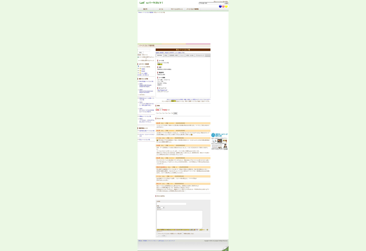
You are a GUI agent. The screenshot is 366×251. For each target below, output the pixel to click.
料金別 (143, 71)
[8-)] (181, 229)
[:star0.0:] (206, 229)
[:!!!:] (200, 229)
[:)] (170, 229)
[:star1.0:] (203, 229)
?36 (183, 52)
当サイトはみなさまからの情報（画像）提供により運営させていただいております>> (188, 99)
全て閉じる (146, 75)
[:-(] (171, 229)
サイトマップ (172, 240)
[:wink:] (157, 229)
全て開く (140, 75)
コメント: (159, 209)
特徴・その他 (189, 55)
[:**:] (198, 229)
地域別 (143, 69)
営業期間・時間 (174, 55)
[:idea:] (166, 229)
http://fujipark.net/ (162, 90)
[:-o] (177, 229)
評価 (158, 206)
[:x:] (184, 229)
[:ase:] (188, 229)
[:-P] (186, 229)
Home (140, 12)
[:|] (187, 229)
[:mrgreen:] (168, 229)
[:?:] (174, 229)
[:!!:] (196, 229)
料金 (166, 55)
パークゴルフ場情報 (193, 9)
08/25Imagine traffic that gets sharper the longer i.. (145, 85)
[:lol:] (158, 229)
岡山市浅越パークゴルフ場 (146, 81)
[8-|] (180, 229)
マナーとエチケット (177, 9)
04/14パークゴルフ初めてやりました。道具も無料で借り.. (146, 104)
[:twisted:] (163, 229)
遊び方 (145, 9)
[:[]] (190, 229)
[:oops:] (176, 229)
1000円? (171, 52)
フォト (182, 55)
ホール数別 (144, 73)
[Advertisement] (174, 29)
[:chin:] (193, 229)
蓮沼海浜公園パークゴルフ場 (146, 130)
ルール (161, 9)
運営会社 (140, 240)
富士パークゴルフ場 (144, 139)
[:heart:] (197, 229)
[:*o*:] (201, 229)
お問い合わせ (161, 240)
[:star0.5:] (204, 229)
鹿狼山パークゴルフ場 (145, 116)
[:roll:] (164, 229)
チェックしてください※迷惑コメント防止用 (170, 233)
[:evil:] (161, 229)
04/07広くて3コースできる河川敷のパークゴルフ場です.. (146, 110)
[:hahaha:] (194, 229)
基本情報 (159, 55)
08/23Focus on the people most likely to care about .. (146, 91)
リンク (166, 240)
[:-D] (178, 229)
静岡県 (161, 52)
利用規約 (145, 240)
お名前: (158, 201)
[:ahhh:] (207, 229)
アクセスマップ (200, 55)
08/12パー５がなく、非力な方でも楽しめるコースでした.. (146, 120)
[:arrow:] (167, 229)
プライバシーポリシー (153, 240)
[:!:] (173, 229)
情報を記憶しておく (189, 233)
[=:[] (191, 229)
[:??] (183, 229)
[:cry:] (160, 229)
